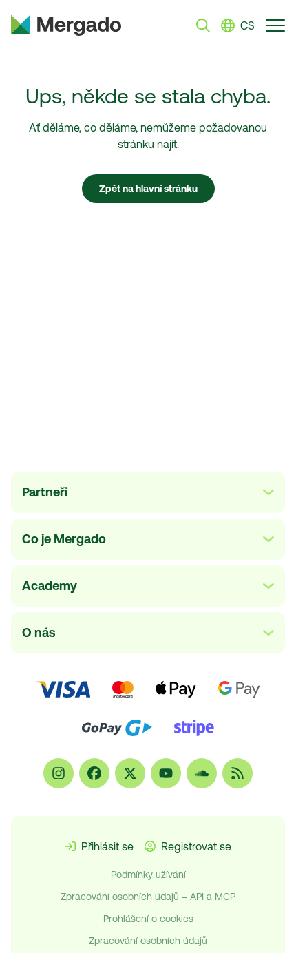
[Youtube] (166, 773)
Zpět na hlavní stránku (148, 188)
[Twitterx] (130, 773)
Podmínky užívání (148, 874)
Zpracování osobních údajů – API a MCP (148, 896)
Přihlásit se (107, 846)
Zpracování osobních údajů (148, 940)
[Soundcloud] (202, 773)
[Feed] (237, 773)
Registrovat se (196, 846)
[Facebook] (94, 773)
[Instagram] (58, 773)
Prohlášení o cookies (148, 918)
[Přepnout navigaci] (275, 24)
